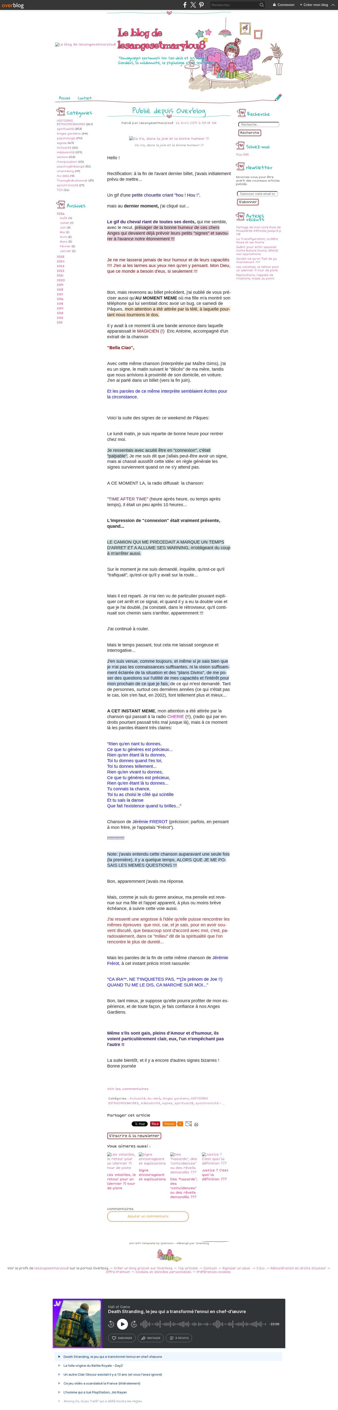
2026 (61, 213)
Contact (85, 97)
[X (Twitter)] (193, 5)
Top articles (188, 1268)
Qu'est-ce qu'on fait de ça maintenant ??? (256, 260)
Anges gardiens (69, 133)
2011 (59, 322)
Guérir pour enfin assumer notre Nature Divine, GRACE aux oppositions (257, 251)
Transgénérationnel (72, 180)
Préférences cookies (214, 1272)
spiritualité (65, 129)
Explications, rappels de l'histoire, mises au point (255, 276)
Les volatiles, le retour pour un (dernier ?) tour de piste (257, 268)
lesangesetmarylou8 (51, 1268)
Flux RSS (242, 154)
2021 (60, 275)
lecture (62, 157)
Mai (62, 232)
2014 (60, 308)
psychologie (66, 138)
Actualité (64, 147)
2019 (60, 285)
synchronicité (67, 185)
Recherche (249, 133)
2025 (60, 256)
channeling (65, 171)
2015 (60, 303)
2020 (61, 280)
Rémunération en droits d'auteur (298, 1268)
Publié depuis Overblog (169, 110)
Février (65, 246)
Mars (63, 241)
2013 (60, 313)
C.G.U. (261, 1268)
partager (153, 1338)
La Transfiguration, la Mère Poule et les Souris (257, 240)
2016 (60, 299)
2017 (60, 294)
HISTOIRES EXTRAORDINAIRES (71, 122)
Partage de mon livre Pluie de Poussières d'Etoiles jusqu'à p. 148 (259, 231)
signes (62, 143)
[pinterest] (201, 5)
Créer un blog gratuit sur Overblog (143, 1268)
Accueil (64, 97)
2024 (60, 261)
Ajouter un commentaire (148, 1216)
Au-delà (63, 176)
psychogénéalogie (70, 166)
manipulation (67, 161)
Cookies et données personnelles (163, 1272)
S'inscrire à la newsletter (134, 1136)
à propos (182, 1338)
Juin (63, 227)
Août (63, 218)
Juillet (64, 223)
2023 (60, 266)
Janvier (65, 251)
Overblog (202, 1243)
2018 (60, 289)
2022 (60, 271)
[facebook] (185, 5)
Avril (63, 237)
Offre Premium (118, 1272)
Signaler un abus (236, 1268)
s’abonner (125, 1338)
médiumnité (65, 152)
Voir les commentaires (128, 1089)
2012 (60, 317)
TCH (60, 190)
